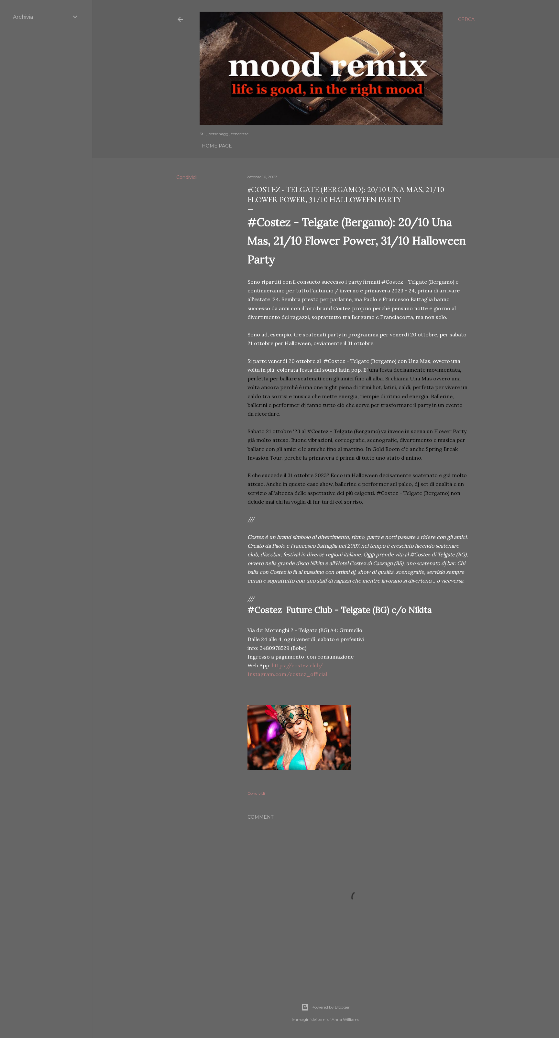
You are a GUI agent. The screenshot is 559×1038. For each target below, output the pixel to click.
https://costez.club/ (297, 665)
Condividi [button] (186, 177)
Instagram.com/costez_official (287, 674)
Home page (217, 146)
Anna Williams (345, 1019)
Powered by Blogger (331, 1007)
